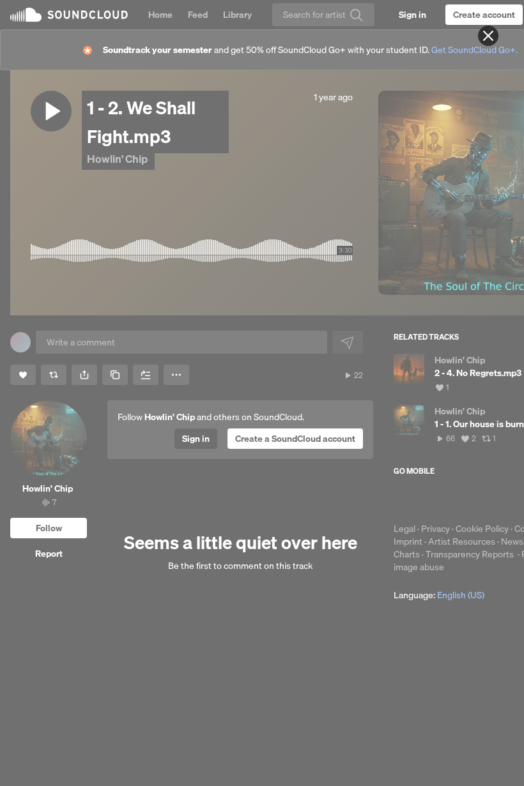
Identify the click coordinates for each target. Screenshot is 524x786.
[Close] (488, 36)
